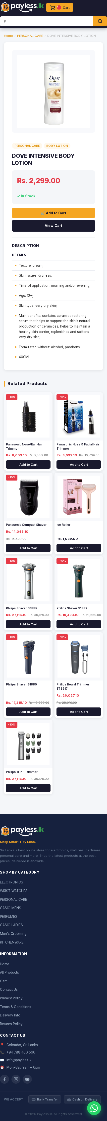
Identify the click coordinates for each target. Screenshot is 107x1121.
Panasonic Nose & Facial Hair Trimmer (77, 446)
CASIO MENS (10, 908)
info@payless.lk (18, 1060)
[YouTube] (27, 1079)
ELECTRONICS (11, 882)
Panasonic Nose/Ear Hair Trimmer (24, 446)
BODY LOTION (57, 146)
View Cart (53, 225)
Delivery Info (10, 1015)
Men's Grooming (13, 934)
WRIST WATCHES (14, 891)
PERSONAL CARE (30, 36)
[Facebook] (4, 1079)
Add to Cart (28, 464)
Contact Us (9, 989)
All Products (9, 972)
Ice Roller (63, 525)
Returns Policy (11, 1024)
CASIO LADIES (11, 925)
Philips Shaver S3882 (22, 608)
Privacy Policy (11, 998)
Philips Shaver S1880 (21, 684)
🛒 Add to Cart (53, 213)
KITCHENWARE (12, 942)
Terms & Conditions (15, 1007)
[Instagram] (15, 1079)
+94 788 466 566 (20, 1052)
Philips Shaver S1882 (71, 608)
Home (8, 36)
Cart (3, 981)
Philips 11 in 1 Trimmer (22, 772)
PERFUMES (8, 917)
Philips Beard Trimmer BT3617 (72, 686)
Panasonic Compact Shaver (26, 525)
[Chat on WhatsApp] (94, 1108)
